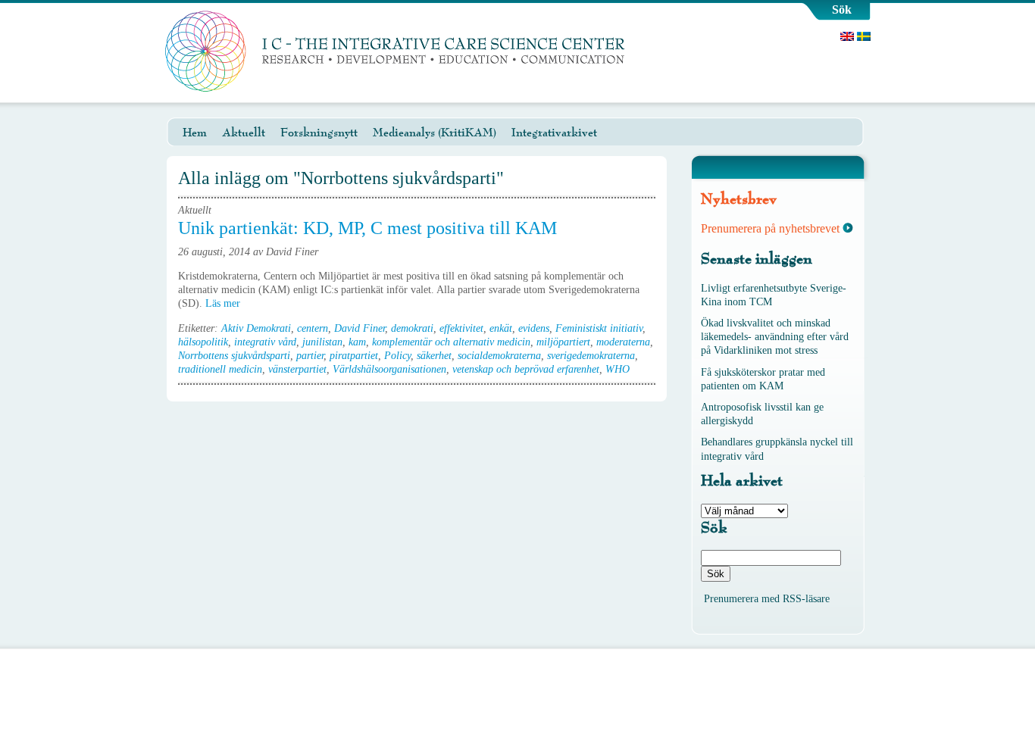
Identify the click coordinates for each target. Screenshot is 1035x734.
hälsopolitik (203, 342)
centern (312, 328)
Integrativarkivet (554, 132)
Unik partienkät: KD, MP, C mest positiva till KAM (367, 228)
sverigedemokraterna (591, 355)
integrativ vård (265, 342)
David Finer (359, 328)
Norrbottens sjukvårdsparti (234, 355)
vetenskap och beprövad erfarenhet (525, 369)
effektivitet (461, 328)
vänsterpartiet (297, 369)
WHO (617, 369)
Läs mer (224, 303)
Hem (195, 132)
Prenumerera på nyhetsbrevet (770, 228)
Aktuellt (243, 132)
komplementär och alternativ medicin (451, 342)
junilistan (322, 342)
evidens (533, 328)
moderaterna (623, 342)
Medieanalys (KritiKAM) (434, 132)
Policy (397, 355)
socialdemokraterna (499, 355)
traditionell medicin (220, 369)
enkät (500, 328)
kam (357, 342)
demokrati (412, 328)
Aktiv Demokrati (256, 328)
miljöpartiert (563, 342)
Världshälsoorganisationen (389, 369)
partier (310, 355)
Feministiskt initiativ (599, 328)
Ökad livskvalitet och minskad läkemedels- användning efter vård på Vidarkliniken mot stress (775, 336)
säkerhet (434, 355)
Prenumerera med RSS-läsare (767, 598)
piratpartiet (354, 355)
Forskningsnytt (319, 132)
